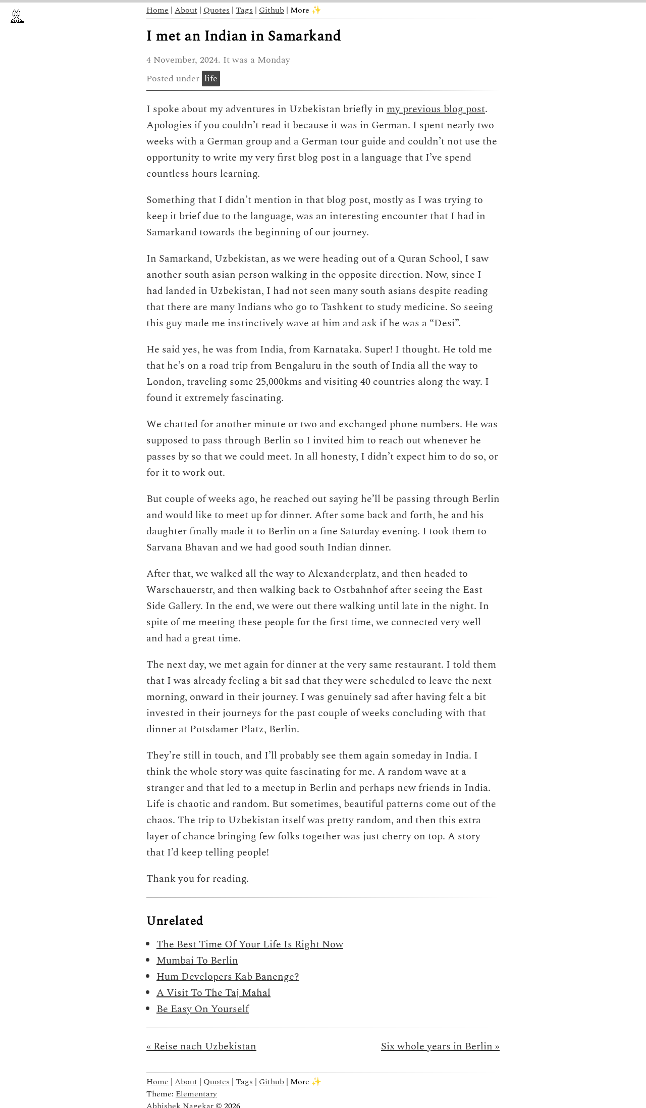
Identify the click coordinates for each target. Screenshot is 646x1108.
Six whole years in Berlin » (440, 1046)
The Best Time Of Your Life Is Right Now (249, 944)
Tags (244, 10)
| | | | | (233, 10)
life (211, 78)
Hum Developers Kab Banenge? (227, 976)
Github (271, 10)
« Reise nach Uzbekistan (201, 1046)
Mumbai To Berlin (197, 960)
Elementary (196, 1094)
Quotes (216, 10)
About (186, 10)
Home (157, 10)
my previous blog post (436, 109)
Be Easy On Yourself (202, 1009)
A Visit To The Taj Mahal (213, 992)
